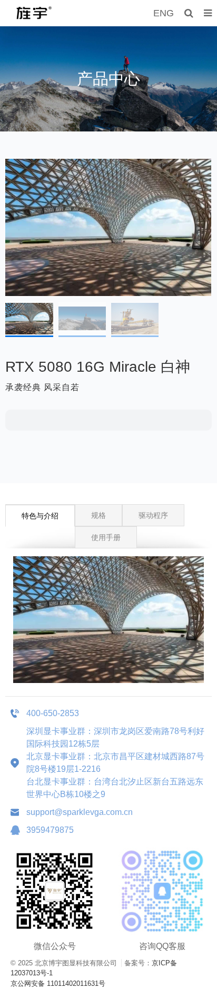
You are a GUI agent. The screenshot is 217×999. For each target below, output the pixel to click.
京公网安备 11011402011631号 (58, 983)
